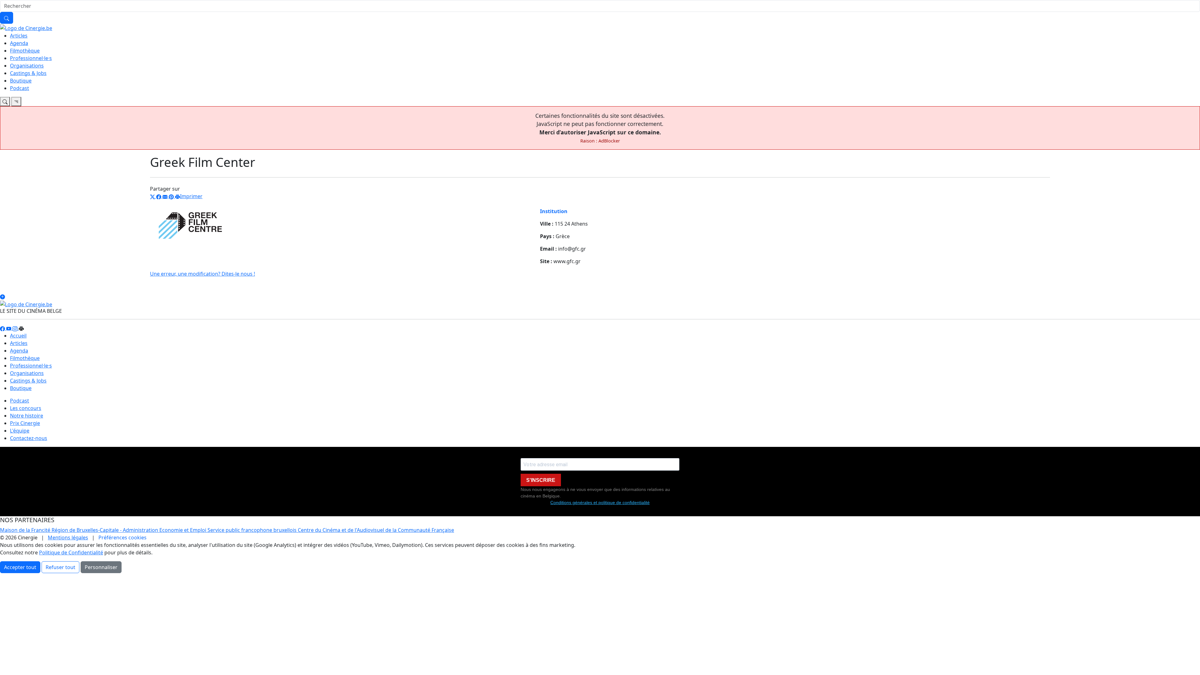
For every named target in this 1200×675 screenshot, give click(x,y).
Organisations (27, 65)
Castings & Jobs (28, 73)
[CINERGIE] (26, 27)
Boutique (21, 80)
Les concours (25, 408)
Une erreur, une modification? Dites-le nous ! (202, 273)
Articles (19, 35)
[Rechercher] (6, 18)
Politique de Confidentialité (71, 552)
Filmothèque (25, 50)
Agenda (19, 43)
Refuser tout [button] (60, 567)
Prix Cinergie (25, 423)
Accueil (18, 335)
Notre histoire (26, 415)
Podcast (19, 88)
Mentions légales (68, 537)
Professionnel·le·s (31, 58)
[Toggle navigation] (5, 101)
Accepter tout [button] (20, 567)
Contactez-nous (28, 438)
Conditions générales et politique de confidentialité (600, 502)
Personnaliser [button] (101, 567)
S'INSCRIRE (540, 480)
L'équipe (19, 430)
